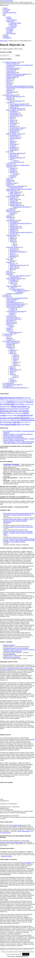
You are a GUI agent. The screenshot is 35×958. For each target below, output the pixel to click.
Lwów (14, 357)
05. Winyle (6, 335)
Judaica (8, 178)
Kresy (11, 119)
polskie (8, 338)
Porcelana (12, 310)
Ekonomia (9, 66)
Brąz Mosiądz (10, 320)
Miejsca (12, 366)
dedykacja (11, 402)
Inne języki (12, 172)
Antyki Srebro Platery (12, 317)
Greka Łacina (10, 71)
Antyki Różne (10, 316)
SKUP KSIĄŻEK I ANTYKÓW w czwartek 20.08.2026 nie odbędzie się (19, 514)
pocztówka (21, 415)
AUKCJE (5, 35)
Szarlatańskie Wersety (15, 23)
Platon (15, 415)
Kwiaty (15, 375)
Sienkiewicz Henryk (28, 420)
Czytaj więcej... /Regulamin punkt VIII (17, 956)
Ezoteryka (9, 99)
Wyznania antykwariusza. (9, 12)
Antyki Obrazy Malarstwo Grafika (15, 304)
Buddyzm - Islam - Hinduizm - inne (19, 275)
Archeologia (13, 111)
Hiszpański (12, 171)
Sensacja (12, 208)
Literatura (9, 78)
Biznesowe (12, 263)
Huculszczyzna (10, 322)
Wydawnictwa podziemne (13, 293)
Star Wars (16, 422)
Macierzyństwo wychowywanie (18, 265)
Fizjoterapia (13, 213)
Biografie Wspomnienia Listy (14, 96)
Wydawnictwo (10, 21)
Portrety (12, 371)
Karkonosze (13, 350)
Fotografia (12, 281)
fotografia (11, 404)
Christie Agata (31, 399)
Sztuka (11, 283)
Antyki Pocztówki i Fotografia (14, 305)
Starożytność (13, 132)
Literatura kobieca (14, 202)
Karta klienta (10, 29)
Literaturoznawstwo (15, 228)
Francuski (12, 169)
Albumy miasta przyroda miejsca (18, 104)
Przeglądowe (13, 126)
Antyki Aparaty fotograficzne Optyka (16, 298)
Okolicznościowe (14, 369)
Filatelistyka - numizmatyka (17, 153)
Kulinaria (9, 184)
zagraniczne (10, 340)
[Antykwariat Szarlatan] (6, 0)
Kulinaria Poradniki (12, 77)
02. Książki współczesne (9, 95)
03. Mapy (5, 295)
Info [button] (4, 15)
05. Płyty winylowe (8, 334)
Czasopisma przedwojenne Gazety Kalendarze (18, 65)
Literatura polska (14, 204)
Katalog (5, 8)
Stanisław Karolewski (18, 825)
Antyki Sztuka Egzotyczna (13, 319)
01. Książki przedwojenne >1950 (11, 62)
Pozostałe (9, 83)
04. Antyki (6, 296)
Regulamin (9, 18)
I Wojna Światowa (14, 114)
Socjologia (12, 234)
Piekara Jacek (19, 413)
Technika (9, 329)
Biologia (12, 237)
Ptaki (14, 244)
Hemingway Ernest (5, 406)
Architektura (13, 280)
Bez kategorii (6, 386)
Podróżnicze (13, 107)
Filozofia (12, 225)
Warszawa (15, 362)
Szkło (14, 284)
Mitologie (9, 216)
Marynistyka (10, 210)
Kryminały (12, 201)
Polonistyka (13, 231)
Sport (11, 159)
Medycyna (9, 80)
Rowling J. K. (6, 420)
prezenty (32, 739)
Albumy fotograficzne (12, 343)
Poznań (15, 359)
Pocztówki (9, 347)
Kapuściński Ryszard (16, 408)
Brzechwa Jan (27, 398)
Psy (14, 242)
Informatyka (13, 254)
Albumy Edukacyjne (15, 192)
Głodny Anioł (13, 26)
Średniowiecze (13, 130)
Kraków (12, 351)
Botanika (12, 238)
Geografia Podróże (11, 69)
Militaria (12, 122)
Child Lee (6, 399)
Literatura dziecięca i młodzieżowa (15, 186)
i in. (28, 406)
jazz (8, 337)
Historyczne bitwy (19, 406)
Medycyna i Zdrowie (12, 211)
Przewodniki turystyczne (16, 108)
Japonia (8, 408)
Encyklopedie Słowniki (13, 68)
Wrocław (15, 365)
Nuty (11, 219)
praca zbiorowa (21, 417)
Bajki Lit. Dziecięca (12, 63)
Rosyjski (12, 177)
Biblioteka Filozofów (15, 398)
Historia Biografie (11, 72)
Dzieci (11, 349)
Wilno (14, 363)
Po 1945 (12, 125)
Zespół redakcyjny (13, 424)
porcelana (10, 418)
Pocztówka (9, 346)
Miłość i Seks (13, 266)
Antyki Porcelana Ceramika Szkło (15, 311)
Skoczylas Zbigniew (6, 422)
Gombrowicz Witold (28, 404)
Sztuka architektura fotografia (14, 278)
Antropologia (13, 222)
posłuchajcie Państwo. (6, 856)
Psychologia (10, 272)
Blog (4, 14)
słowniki (15, 174)
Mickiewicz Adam (5, 413)
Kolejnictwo (13, 156)
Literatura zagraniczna (15, 205)
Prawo (8, 84)
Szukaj (17, 55)
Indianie (12, 117)
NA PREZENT (7, 38)
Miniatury (12, 260)
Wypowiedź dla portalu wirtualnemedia (13, 437)
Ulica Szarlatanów (11, 33)
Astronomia (13, 248)
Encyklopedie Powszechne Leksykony (20, 223)
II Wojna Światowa (15, 116)
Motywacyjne (13, 268)
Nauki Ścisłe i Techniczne (13, 247)
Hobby (8, 151)
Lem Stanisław (23, 411)
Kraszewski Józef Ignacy (9, 411)
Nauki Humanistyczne (12, 220)
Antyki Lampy (10, 301)
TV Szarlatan (10, 30)
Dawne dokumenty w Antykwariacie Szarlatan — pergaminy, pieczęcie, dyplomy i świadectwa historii (19, 439)
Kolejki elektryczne (15, 332)
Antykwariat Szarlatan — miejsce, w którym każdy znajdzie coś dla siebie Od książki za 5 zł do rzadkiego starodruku (18, 442)
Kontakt (9, 17)
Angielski (12, 168)
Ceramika (12, 308)
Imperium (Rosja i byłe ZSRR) (21, 207)
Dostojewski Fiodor (21, 402)
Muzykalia (9, 217)
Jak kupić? (6, 11)
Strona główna (3, 40)
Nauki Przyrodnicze (12, 235)
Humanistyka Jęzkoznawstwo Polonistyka (17, 74)
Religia (8, 274)
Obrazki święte (10, 323)
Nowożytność (13, 123)
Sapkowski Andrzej (15, 420)
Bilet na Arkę (13, 24)
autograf (3, 397)
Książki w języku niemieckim (14, 75)
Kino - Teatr (13, 154)
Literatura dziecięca (15, 187)
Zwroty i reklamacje (12, 20)
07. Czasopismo (7, 383)
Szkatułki (9, 328)
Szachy (15, 160)
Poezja (8, 81)
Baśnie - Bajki (13, 193)
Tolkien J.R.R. (28, 422)
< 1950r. (12, 287)
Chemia (12, 239)
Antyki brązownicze (12, 299)
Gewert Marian (19, 404)
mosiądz (13, 413)
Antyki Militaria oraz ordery (14, 302)
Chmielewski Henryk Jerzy (24, 399)
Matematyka (13, 256)
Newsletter (9, 32)
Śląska (11, 326)
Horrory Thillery (14, 199)
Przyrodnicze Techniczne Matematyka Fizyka (18, 86)
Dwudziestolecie (14, 113)
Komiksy (9, 181)
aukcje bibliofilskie (26, 862)
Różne (11, 257)
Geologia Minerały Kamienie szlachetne (20, 105)
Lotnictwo (12, 120)
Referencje (6, 36)
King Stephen (25, 408)
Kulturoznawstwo (14, 226)
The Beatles (23, 422)
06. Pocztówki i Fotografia (10, 341)
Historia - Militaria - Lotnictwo (14, 110)
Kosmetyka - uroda (11, 183)
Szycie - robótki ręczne (16, 162)
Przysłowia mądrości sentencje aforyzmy (20, 232)
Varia (8, 93)
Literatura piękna (11, 196)
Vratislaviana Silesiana (12, 286)
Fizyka (11, 253)
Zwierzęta (12, 381)
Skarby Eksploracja (15, 129)
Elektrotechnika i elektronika (17, 251)
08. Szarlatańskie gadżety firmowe (12, 384)
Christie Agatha (3, 402)
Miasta (11, 353)
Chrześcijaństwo (14, 277)
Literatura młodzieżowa (16, 195)
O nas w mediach (11, 27)
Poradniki (9, 262)
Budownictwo (13, 250)
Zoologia (12, 241)
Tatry (11, 378)
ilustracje (3, 409)
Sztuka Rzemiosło (11, 92)
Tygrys (2, 424)
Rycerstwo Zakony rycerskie (17, 128)
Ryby (14, 245)
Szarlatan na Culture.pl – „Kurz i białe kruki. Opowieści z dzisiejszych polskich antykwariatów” (18, 434)
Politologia (12, 229)
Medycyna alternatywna (16, 101)
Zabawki (9, 331)
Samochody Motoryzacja (16, 157)
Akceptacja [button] (25, 954)
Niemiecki (12, 175)
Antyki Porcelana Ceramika (14, 307)
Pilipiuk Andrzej (9, 415)
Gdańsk (15, 354)
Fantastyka (12, 198)
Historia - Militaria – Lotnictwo (15, 133)
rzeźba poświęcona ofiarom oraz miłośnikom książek (14, 841)
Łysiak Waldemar (25, 424)
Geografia (9, 102)
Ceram (2, 399)
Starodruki (9, 90)
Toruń (14, 360)
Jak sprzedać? (6, 9)
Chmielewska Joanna (13, 399)
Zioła (11, 214)
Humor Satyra (10, 163)
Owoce (15, 377)
